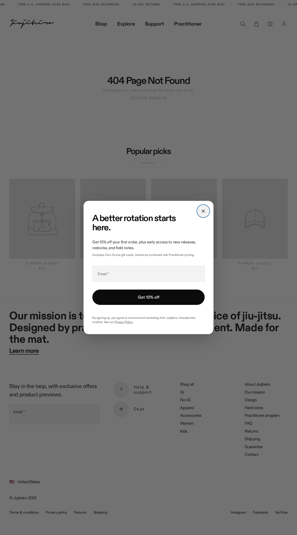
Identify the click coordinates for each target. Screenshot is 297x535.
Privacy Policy (123, 322)
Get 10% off (148, 297)
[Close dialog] (203, 211)
